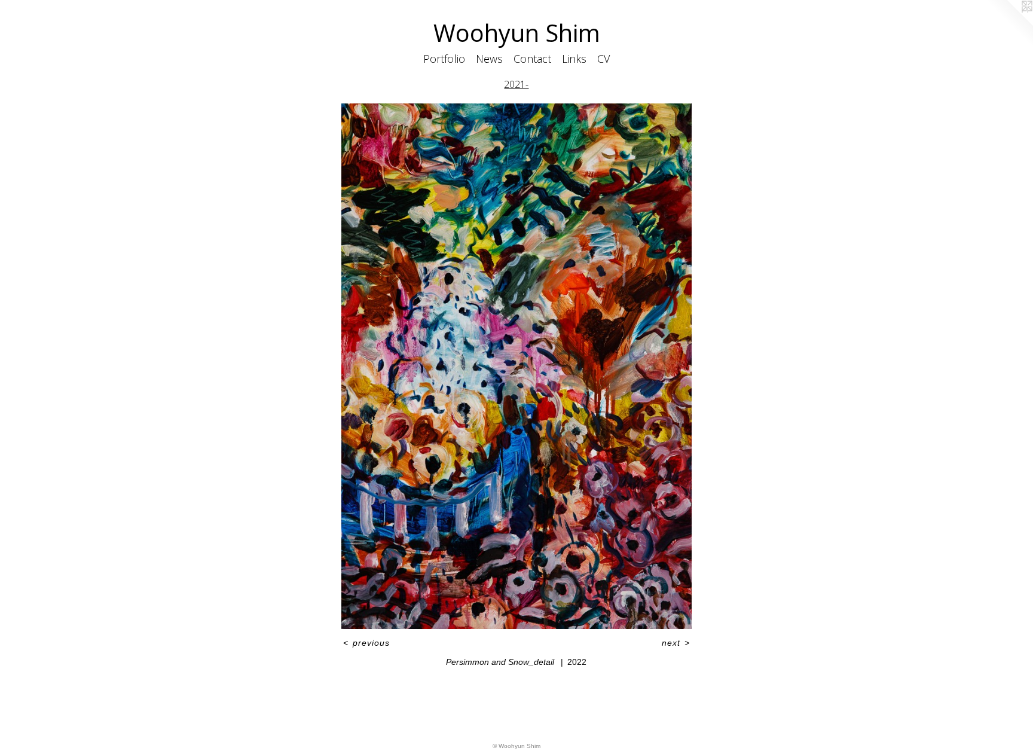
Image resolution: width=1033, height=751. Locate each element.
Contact (532, 58)
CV (603, 58)
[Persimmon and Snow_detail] (516, 366)
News (489, 58)
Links (574, 58)
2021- (516, 84)
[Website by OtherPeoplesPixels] (1009, 24)
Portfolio (444, 58)
